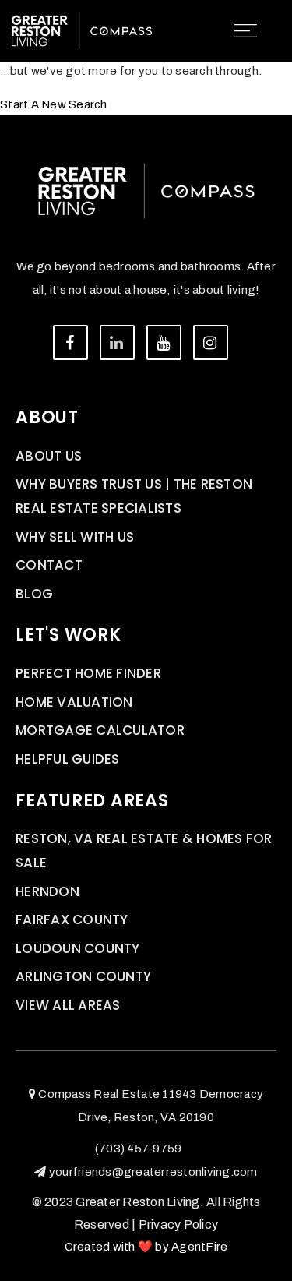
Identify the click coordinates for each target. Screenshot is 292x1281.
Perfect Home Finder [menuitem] (88, 673)
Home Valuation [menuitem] (74, 702)
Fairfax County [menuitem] (72, 919)
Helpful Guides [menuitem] (68, 759)
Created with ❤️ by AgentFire (146, 1246)
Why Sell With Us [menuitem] (75, 537)
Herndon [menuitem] (47, 891)
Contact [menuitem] (49, 565)
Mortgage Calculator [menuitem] (100, 730)
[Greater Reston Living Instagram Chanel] (210, 342)
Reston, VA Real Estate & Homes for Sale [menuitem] (144, 850)
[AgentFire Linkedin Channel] (117, 342)
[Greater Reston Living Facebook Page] (70, 342)
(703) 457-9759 (138, 1148)
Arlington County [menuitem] (83, 976)
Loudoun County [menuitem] (78, 948)
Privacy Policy (179, 1224)
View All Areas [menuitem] (68, 1005)
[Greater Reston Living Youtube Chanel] (163, 342)
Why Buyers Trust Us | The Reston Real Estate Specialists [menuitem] (134, 496)
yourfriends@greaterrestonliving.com (153, 1172)
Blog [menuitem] (34, 593)
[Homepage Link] (82, 29)
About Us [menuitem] (49, 455)
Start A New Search (53, 104)
